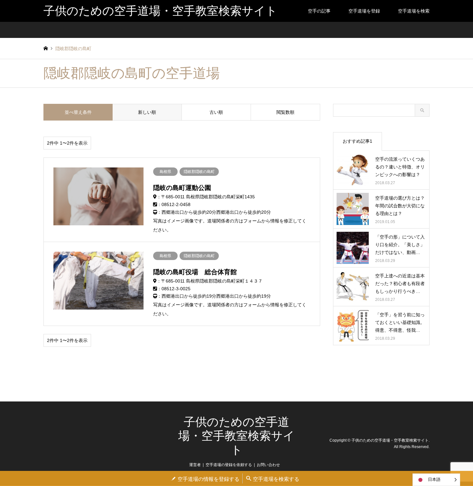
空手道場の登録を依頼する (229, 465)
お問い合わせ (268, 465)
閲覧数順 (285, 112)
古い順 (216, 112)
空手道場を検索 (414, 11)
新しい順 (147, 112)
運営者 (195, 465)
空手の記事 (319, 11)
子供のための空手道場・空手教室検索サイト (236, 436)
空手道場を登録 (364, 11)
